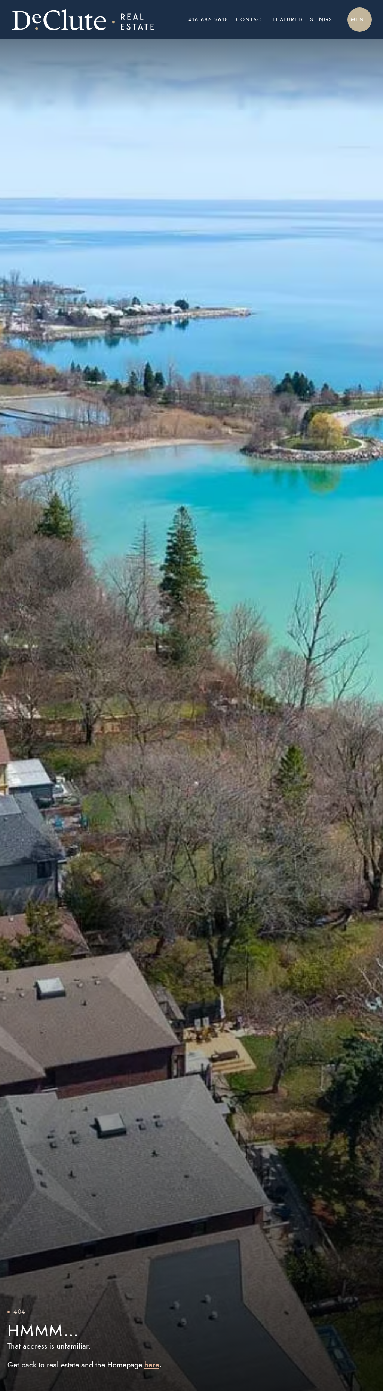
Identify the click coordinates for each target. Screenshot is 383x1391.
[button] (359, 19)
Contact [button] (250, 19)
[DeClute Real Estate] (83, 19)
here (151, 1365)
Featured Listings (303, 19)
